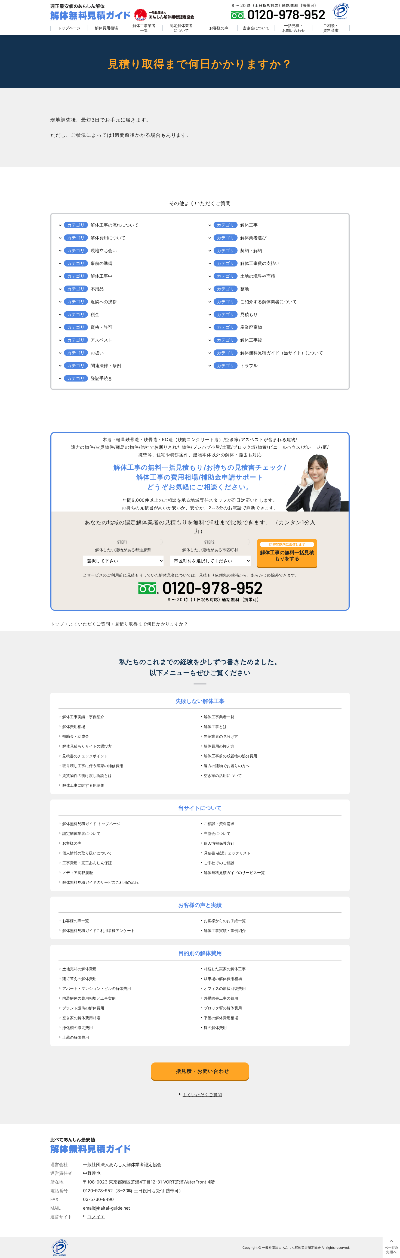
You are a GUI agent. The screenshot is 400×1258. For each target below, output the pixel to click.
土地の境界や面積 (257, 276)
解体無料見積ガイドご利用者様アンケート (98, 930)
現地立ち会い (104, 250)
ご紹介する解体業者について (268, 301)
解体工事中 (101, 276)
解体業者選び (253, 237)
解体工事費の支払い (259, 263)
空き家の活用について (223, 775)
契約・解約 (251, 250)
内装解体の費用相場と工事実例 (89, 998)
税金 (95, 314)
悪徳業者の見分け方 (221, 736)
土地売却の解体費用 (79, 968)
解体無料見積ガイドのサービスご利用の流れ (100, 882)
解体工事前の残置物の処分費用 (230, 756)
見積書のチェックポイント (85, 756)
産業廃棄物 (251, 327)
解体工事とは (215, 726)
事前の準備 (101, 263)
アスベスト (101, 340)
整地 (244, 289)
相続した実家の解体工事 (225, 968)
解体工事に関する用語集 (83, 785)
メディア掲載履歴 (77, 872)
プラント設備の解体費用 (83, 1008)
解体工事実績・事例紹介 (83, 716)
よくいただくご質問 (202, 1094)
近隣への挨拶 (104, 301)
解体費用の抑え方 (219, 746)
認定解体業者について (181, 28)
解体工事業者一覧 (144, 28)
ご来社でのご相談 (219, 862)
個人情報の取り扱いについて (87, 853)
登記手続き (101, 378)
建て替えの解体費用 (79, 978)
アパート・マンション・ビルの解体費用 (96, 988)
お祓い (97, 352)
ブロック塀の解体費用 (223, 1008)
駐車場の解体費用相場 (223, 978)
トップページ (69, 28)
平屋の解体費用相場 (221, 1017)
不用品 (97, 289)
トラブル (249, 365)
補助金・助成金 (75, 736)
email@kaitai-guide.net (106, 1208)
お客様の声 (218, 28)
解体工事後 (251, 340)
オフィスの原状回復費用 (225, 988)
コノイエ (96, 1216)
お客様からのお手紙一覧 (225, 920)
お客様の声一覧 (75, 920)
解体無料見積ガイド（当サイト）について (281, 352)
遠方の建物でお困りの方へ (227, 765)
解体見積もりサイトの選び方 (87, 746)
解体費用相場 (106, 28)
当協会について (256, 28)
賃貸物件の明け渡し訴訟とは (87, 775)
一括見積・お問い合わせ (293, 28)
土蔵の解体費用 (75, 1037)
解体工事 (249, 225)
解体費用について (108, 237)
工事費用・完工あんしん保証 (87, 862)
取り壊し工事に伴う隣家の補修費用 (92, 765)
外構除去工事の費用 (221, 998)
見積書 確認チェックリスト (227, 853)
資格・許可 (101, 327)
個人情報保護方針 (219, 843)
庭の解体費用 (215, 1027)
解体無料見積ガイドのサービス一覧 (234, 872)
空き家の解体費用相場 (81, 1017)
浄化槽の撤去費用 (77, 1027)
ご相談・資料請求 (331, 28)
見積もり (249, 314)
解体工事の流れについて (115, 225)
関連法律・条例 (106, 365)
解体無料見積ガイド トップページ (91, 823)
